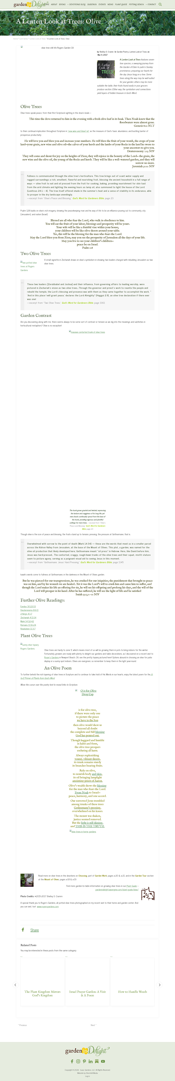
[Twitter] (27, 930)
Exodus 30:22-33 (28, 606)
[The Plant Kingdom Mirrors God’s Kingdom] (42, 971)
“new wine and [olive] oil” (78, 131)
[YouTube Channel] (103, 1061)
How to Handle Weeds (132, 992)
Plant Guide (131, 886)
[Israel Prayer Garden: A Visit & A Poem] (87, 971)
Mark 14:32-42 (27, 621)
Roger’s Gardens (51, 657)
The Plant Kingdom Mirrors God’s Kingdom (42, 994)
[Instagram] (78, 1061)
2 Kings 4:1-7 (26, 614)
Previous (15, 985)
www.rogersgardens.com (48, 906)
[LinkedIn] (91, 1061)
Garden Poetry (123, 51)
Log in (87, 1076)
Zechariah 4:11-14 (28, 617)
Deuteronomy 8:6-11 (29, 610)
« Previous (22, 1025)
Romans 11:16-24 (28, 625)
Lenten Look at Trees (138, 51)
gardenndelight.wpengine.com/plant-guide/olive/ (117, 889)
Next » (93, 1025)
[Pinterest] (84, 1061)
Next (159, 985)
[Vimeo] (97, 1061)
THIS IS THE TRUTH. (90, 826)
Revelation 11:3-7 (27, 628)
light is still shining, (92, 823)
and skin (97, 774)
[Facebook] (22, 930)
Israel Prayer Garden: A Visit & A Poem (87, 994)
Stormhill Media (92, 1072)
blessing (100, 732)
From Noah (81, 792)
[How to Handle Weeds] (132, 971)
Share (34, 930)
